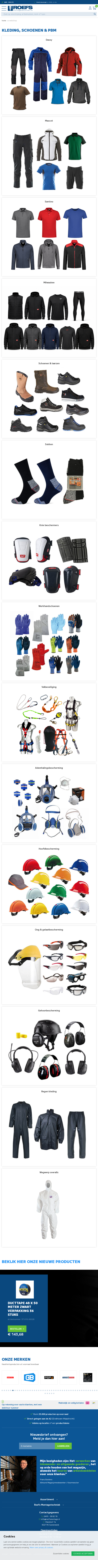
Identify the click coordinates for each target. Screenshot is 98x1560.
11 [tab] (23, 1390)
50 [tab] (53, 1393)
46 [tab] (45, 1393)
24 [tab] (51, 1390)
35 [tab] (75, 1390)
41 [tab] (88, 1390)
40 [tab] (86, 1390)
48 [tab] (49, 1393)
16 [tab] (34, 1390)
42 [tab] (90, 1390)
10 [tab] (21, 1390)
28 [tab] (60, 1390)
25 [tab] (53, 1390)
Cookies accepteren (83, 1553)
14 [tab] (30, 1390)
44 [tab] (94, 1390)
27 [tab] (58, 1390)
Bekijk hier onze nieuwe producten (41, 1261)
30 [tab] (64, 1390)
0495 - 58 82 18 (8, 2)
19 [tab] (40, 1390)
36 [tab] (77, 1390)
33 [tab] (71, 1390)
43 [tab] (92, 1390)
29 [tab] (62, 1390)
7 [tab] (15, 1390)
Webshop (13, 20)
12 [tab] (25, 1390)
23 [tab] (49, 1390)
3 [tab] (6, 1390)
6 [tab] (13, 1390)
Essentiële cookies (61, 1553)
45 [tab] (96, 1390)
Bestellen (16, 1328)
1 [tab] (2, 1390)
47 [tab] (47, 1393)
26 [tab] (56, 1390)
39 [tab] (83, 1390)
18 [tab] (38, 1390)
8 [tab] (17, 1390)
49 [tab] (51, 1393)
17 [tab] (36, 1390)
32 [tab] (68, 1390)
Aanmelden (63, 1445)
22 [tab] (47, 1390)
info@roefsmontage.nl (50, 1519)
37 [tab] (79, 1390)
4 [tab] (8, 1390)
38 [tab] (81, 1390)
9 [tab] (19, 1390)
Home (4, 20)
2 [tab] (4, 1390)
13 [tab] (28, 1390)
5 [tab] (10, 1390)
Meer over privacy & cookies (41, 1547)
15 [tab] (32, 1390)
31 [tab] (66, 1390)
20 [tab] (43, 1390)
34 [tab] (73, 1390)
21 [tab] (45, 1390)
